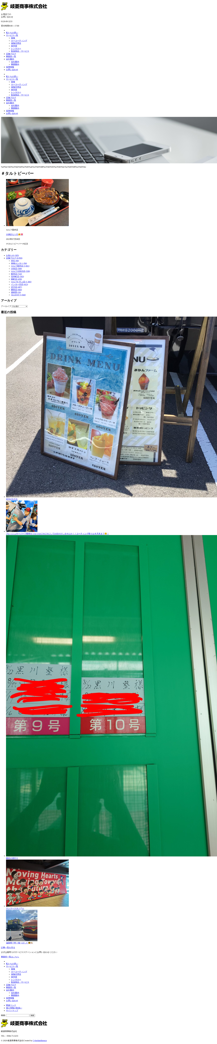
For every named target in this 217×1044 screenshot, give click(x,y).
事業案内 (15, 64)
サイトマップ (12, 1010)
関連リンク (11, 1005)
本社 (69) (15, 261)
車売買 (14, 46)
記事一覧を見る (8, 947)
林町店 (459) (16, 279)
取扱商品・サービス (20, 51)
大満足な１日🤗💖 (14, 234)
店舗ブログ (11, 54)
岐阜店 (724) (16, 274)
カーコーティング (19, 41)
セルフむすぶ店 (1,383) (21, 282)
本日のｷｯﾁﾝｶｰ (12, 499)
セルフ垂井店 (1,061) (20, 266)
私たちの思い (12, 33)
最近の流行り (12, 858)
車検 (13, 38)
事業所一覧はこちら (10, 957)
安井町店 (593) (17, 276)
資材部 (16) (16, 292)
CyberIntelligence (40, 1040)
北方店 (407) (16, 287)
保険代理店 (16, 43)
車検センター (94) (19, 263)
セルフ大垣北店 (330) (20, 271)
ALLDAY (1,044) (18, 295)
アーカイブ (6, 306)
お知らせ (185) (12, 255)
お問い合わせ (12, 70)
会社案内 (10, 59)
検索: (3, 1015)
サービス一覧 (12, 35)
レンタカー (16, 48)
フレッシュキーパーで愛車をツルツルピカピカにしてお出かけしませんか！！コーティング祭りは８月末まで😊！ (57, 534)
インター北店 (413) (19, 284)
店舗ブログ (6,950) (14, 258)
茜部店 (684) (16, 290)
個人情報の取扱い (14, 1008)
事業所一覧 (11, 56)
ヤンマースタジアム (15, 908)
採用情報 (10, 67)
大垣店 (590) (16, 269)
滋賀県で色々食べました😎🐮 (19, 943)
